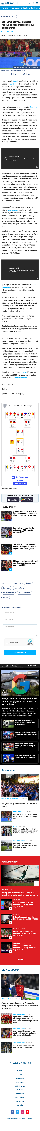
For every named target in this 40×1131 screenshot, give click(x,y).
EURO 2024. (14, 84)
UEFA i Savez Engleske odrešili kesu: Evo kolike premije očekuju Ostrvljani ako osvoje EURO (25, 831)
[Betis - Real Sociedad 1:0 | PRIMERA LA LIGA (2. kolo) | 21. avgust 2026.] (6, 933)
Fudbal (5, 597)
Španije (16, 81)
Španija (28, 583)
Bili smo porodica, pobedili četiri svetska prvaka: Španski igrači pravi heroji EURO (25, 563)
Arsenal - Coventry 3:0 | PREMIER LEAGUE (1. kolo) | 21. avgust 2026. (24, 948)
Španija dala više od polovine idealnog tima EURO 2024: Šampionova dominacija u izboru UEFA (25, 1020)
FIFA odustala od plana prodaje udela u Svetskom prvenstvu (25, 756)
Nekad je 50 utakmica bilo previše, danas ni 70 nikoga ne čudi (25, 746)
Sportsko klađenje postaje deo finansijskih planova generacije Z (26, 734)
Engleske (23, 372)
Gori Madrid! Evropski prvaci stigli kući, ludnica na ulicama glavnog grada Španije (24, 1033)
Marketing (20, 1101)
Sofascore (15, 488)
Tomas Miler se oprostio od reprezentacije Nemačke (23, 1047)
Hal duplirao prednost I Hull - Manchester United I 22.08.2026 (25, 918)
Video (15, 826)
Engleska (6, 588)
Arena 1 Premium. (21, 378)
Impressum (20, 1082)
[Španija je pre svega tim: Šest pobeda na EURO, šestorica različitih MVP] (6, 532)
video (20, 1075)
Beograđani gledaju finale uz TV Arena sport (19, 805)
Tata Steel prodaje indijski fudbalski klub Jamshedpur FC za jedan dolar (25, 723)
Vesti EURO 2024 (9, 17)
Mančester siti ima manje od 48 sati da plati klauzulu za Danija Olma (25, 817)
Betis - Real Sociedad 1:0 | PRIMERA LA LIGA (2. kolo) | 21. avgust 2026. (24, 933)
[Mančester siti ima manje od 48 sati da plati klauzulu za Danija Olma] (6, 816)
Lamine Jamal (12, 210)
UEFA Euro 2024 (24, 593)
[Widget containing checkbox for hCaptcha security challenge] (19, 642)
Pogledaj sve (32, 666)
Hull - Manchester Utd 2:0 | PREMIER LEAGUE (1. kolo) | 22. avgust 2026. (25, 905)
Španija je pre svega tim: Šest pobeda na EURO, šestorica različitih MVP (24, 530)
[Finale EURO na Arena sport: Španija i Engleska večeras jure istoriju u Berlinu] (6, 845)
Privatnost (20, 1094)
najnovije (20, 1071)
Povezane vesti (8, 507)
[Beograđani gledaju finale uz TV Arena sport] (20, 787)
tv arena (12, 1118)
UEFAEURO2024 (10, 969)
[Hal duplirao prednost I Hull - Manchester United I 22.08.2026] (6, 919)
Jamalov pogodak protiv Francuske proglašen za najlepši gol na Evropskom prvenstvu (19, 1006)
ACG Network (20, 1086)
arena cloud (20, 1078)
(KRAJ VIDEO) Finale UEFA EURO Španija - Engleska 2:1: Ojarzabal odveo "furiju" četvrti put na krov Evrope (26, 514)
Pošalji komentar (20, 653)
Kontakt (20, 1105)
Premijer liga (18, 812)
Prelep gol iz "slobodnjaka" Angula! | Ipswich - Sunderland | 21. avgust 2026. (19, 894)
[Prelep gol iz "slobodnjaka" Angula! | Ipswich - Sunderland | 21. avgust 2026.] (20, 875)
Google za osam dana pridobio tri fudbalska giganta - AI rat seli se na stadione (19, 701)
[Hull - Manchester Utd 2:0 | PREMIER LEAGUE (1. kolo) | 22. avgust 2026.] (6, 904)
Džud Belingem (8, 593)
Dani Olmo (33, 107)
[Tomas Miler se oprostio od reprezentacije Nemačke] (6, 1047)
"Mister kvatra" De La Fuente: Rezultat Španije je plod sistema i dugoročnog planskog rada (25, 547)
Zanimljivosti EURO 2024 (10, 799)
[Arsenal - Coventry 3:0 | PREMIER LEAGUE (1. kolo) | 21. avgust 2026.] (6, 947)
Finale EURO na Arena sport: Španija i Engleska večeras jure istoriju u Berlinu (25, 845)
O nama (20, 1090)
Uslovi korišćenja (20, 1098)
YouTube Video (9, 861)
